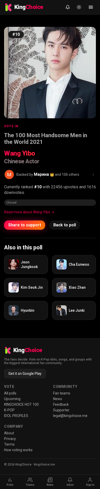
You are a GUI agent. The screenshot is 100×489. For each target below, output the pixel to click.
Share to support (24, 225)
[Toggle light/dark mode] (79, 7)
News (57, 399)
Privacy (10, 439)
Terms (9, 444)
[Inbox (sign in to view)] (67, 7)
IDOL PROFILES (16, 416)
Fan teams (61, 393)
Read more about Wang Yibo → (29, 212)
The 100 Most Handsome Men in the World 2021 (45, 138)
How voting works (18, 450)
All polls (10, 393)
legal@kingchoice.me (70, 416)
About (9, 433)
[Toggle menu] (91, 7)
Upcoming (12, 399)
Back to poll (64, 225)
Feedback (61, 404)
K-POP (9, 410)
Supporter (61, 410)
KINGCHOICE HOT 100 (21, 404)
